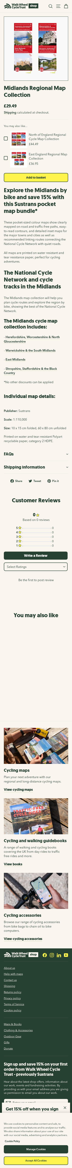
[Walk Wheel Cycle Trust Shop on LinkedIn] (59, 955)
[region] (36, 1140)
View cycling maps (18, 789)
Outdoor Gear (12, 1036)
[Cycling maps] (36, 746)
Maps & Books (13, 1024)
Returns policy (12, 992)
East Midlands (15, 359)
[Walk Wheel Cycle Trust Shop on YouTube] (66, 955)
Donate (8, 1048)
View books (13, 864)
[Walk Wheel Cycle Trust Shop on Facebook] (45, 955)
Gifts (6, 1042)
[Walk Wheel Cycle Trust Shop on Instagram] (52, 955)
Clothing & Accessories (18, 1030)
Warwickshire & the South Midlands (30, 350)
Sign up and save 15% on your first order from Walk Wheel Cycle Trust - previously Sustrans (36, 1069)
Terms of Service (14, 1004)
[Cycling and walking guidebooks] (36, 816)
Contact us (10, 980)
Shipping (10, 112)
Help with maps (13, 974)
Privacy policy (12, 998)
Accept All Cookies (36, 1160)
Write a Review (35, 555)
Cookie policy (12, 1010)
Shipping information (24, 467)
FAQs (9, 454)
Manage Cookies (36, 1149)
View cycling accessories (23, 939)
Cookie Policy (12, 1141)
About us (9, 968)
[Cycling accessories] (36, 891)
